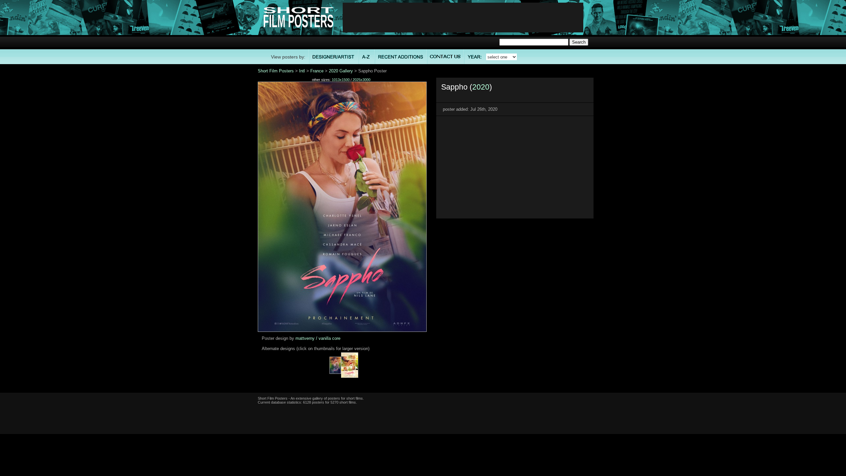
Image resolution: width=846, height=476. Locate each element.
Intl (302, 70)
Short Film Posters (276, 70)
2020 (480, 87)
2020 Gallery (341, 70)
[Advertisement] (463, 17)
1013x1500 (341, 80)
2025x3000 (361, 80)
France (317, 70)
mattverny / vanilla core (317, 338)
